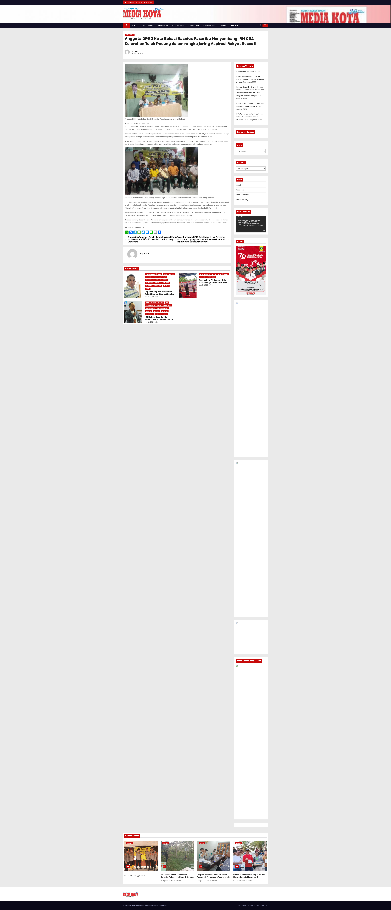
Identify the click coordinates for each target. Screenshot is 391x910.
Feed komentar (242, 195)
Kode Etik (264, 906)
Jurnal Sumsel (193, 25)
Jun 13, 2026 (203, 285)
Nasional (135, 25)
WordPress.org (242, 199)
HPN (167, 302)
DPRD (165, 274)
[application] (251, 224)
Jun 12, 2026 (149, 322)
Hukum (155, 277)
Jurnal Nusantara (209, 25)
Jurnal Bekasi (163, 25)
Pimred (142, 876)
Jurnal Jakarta (148, 25)
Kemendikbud (149, 283)
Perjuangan (157, 286)
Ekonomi (171, 274)
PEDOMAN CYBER (253, 906)
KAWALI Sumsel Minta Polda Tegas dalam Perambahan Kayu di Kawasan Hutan (249, 117)
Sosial (147, 288)
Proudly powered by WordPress (134, 906)
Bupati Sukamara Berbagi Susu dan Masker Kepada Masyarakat (249, 876)
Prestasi (166, 286)
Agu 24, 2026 (132, 876)
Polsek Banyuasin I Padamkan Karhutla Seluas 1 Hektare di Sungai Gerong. (250, 79)
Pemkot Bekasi (149, 314)
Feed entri (240, 190)
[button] (261, 25)
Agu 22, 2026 (241, 881)
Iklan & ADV (235, 25)
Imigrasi (223, 25)
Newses (153, 906)
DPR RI (159, 274)
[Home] (126, 25)
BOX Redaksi (242, 906)
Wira (136, 51)
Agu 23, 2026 (204, 881)
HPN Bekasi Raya (150, 305)
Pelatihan (166, 283)
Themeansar (162, 906)
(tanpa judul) (241, 71)
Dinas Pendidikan (150, 274)
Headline (148, 277)
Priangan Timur (178, 25)
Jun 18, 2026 (149, 297)
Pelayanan (149, 286)
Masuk (238, 185)
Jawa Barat (162, 277)
